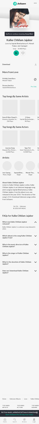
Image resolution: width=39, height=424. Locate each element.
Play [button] (16, 53)
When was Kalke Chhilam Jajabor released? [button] (14, 223)
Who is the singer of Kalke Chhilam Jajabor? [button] (15, 254)
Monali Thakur (7, 80)
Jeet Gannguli (22, 46)
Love (7, 43)
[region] (19, 399)
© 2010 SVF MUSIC (19, 208)
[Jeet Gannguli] (7, 165)
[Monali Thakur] (30, 165)
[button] (23, 53)
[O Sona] (27, 107)
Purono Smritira (7, 85)
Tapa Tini (27, 148)
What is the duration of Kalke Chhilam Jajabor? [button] (16, 263)
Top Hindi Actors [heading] (20, 406)
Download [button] (6, 64)
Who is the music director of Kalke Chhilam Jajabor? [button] (15, 245)
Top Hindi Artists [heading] (6, 406)
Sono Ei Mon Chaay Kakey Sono (10, 117)
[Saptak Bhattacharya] (18, 165)
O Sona (27, 117)
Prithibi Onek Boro (8, 78)
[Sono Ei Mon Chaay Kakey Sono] (10, 107)
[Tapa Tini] (27, 138)
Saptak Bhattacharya (19, 43)
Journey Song (10, 148)
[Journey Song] (10, 138)
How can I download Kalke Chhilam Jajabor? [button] (15, 272)
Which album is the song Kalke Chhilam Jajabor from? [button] (17, 237)
